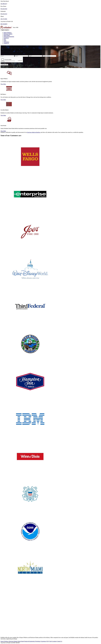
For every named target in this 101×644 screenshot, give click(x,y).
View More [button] (3, 84)
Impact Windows (7, 32)
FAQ (5, 39)
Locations (54, 641)
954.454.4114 (4, 14)
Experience (6, 38)
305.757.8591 (4, 19)
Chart (5, 40)
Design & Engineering (9, 36)
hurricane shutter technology (33, 132)
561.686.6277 (4, 3)
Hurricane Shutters (8, 34)
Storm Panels (7, 35)
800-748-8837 (4, 24)
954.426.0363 (4, 8)
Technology (6, 42)
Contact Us (6, 43)
